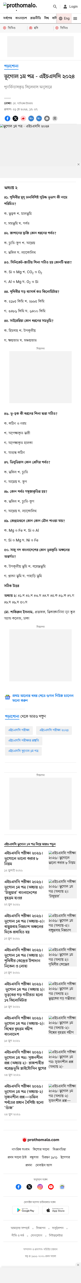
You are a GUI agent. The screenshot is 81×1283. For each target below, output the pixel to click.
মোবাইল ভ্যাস (44, 1165)
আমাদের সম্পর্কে (20, 1228)
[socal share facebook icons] (8, 120)
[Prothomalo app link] (25, 1211)
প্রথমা (29, 1165)
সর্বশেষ (7, 18)
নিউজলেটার (56, 1236)
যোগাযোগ (36, 1236)
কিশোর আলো (41, 1149)
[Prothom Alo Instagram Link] (42, 1187)
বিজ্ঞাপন (40, 1228)
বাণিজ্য (56, 18)
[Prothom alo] (21, 6)
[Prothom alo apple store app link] (55, 1211)
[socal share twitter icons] (16, 120)
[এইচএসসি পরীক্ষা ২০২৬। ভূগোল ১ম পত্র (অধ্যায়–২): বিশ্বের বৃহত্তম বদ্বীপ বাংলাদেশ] (63, 1029)
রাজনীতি (35, 18)
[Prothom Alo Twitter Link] (31, 1187)
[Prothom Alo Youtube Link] (53, 1187)
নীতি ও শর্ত (18, 1236)
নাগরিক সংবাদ (20, 1149)
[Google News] (62, 1187)
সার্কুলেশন (58, 1228)
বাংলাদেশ (21, 18)
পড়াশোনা (11, 66)
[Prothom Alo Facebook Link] (20, 1187)
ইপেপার (65, 1157)
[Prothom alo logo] (40, 1140)
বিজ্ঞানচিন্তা (59, 1149)
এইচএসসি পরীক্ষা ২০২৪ (54, 730)
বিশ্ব (46, 18)
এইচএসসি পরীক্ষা (18, 730)
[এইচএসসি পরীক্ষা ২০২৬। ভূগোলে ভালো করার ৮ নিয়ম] (63, 862)
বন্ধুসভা (34, 1157)
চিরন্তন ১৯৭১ (49, 1157)
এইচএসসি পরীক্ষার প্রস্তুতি (23, 740)
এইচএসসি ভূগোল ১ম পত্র (23, 751)
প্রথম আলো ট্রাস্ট (17, 1157)
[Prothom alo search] (55, 6)
